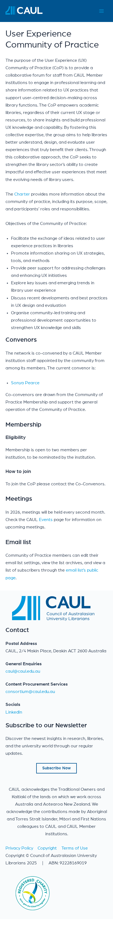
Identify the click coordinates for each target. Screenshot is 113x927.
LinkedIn (13, 712)
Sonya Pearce (25, 383)
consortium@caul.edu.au (30, 691)
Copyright (47, 848)
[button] (56, 768)
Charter (22, 194)
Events (46, 519)
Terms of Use (74, 848)
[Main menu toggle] (101, 11)
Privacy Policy (19, 848)
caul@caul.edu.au (22, 671)
